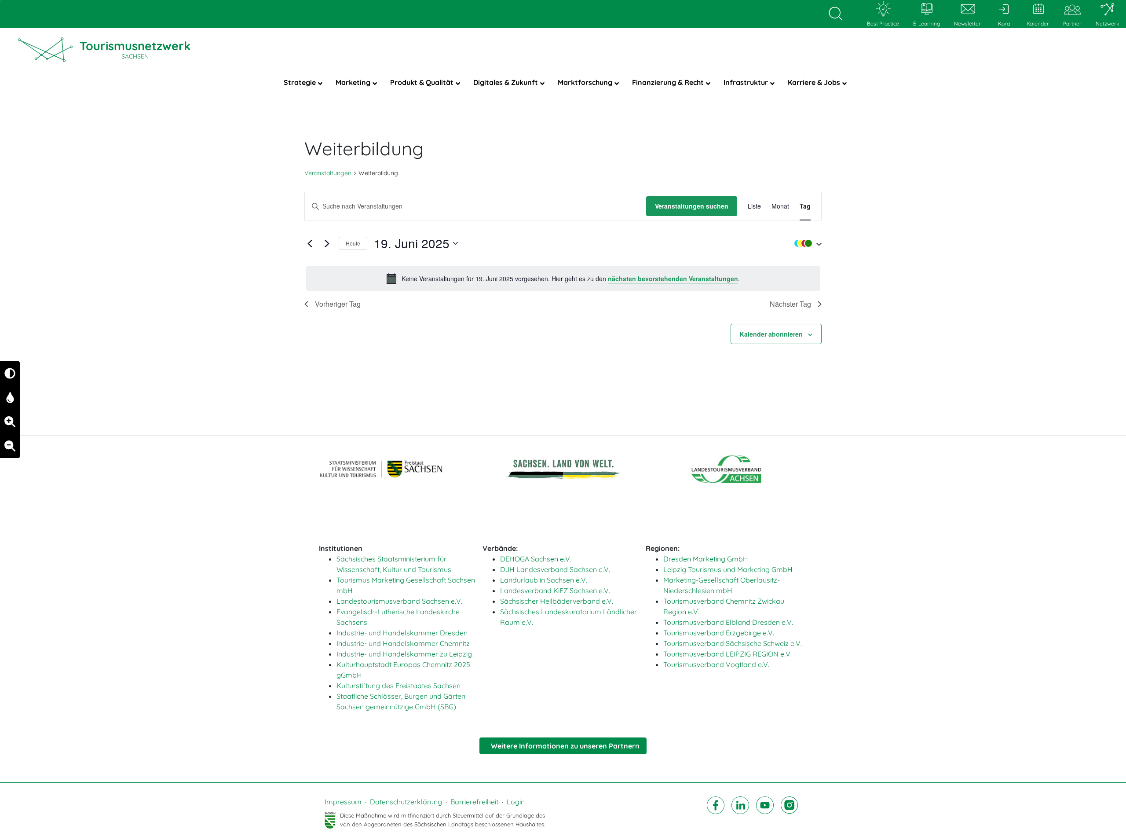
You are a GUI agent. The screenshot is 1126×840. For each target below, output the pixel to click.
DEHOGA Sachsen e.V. (535, 558)
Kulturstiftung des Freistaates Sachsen (398, 685)
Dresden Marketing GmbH (705, 558)
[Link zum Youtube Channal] (765, 812)
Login (516, 801)
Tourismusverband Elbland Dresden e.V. (728, 622)
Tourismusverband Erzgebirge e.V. (718, 632)
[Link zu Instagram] (789, 812)
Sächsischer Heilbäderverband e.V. (556, 601)
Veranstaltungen (327, 173)
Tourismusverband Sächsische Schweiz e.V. (732, 643)
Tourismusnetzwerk (135, 49)
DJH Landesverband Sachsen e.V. (555, 569)
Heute (353, 243)
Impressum (343, 801)
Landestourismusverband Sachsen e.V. (399, 601)
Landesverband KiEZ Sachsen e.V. (555, 590)
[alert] (563, 278)
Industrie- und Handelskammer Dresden (402, 632)
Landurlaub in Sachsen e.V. (543, 580)
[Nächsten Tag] (327, 243)
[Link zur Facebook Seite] (715, 812)
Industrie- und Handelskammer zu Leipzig (404, 653)
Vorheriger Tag (338, 304)
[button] (806, 243)
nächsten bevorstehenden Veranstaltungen (673, 278)
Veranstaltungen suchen (691, 206)
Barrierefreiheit (474, 801)
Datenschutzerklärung (406, 801)
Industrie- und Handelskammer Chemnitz (403, 643)
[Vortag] (309, 243)
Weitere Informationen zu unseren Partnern (565, 745)
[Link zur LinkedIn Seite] (740, 812)
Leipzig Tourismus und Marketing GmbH (728, 569)
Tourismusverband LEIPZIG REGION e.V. (727, 653)
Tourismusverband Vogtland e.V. (716, 664)
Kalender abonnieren (771, 334)
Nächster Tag (790, 304)
